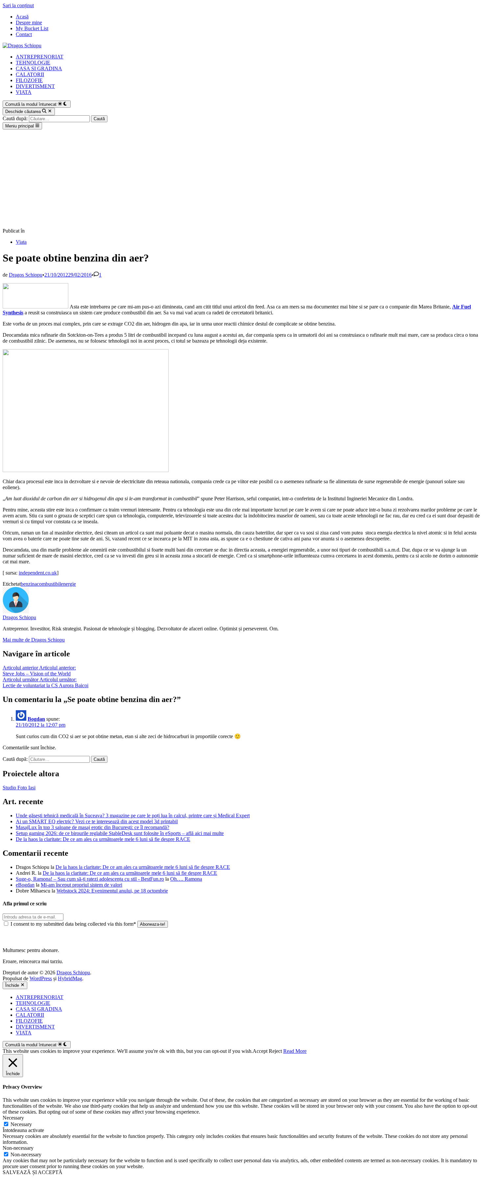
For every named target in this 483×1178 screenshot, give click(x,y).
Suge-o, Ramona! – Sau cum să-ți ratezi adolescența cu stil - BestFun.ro (90, 879)
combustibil (49, 584)
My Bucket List (32, 28)
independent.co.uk (38, 573)
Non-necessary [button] (18, 1148)
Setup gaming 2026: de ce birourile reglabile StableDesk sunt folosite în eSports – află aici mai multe (120, 833)
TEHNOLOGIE (33, 62)
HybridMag (70, 978)
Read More (295, 1051)
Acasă (22, 16)
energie (68, 584)
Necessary (21, 1124)
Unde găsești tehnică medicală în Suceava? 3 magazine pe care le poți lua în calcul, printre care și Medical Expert (133, 815)
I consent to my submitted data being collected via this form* (73, 924)
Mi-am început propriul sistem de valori (81, 885)
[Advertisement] (241, 179)
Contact (24, 34)
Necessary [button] (13, 1118)
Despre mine (29, 22)
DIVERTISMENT (35, 86)
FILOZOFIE (29, 80)
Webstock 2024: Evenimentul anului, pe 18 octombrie (112, 891)
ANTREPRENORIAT (39, 56)
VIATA (24, 92)
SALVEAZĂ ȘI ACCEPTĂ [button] (32, 1172)
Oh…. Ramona (186, 879)
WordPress (41, 978)
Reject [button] (275, 1051)
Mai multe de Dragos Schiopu (34, 640)
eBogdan (25, 885)
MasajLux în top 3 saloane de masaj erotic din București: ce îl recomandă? (92, 827)
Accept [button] (260, 1051)
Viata (21, 242)
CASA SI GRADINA (39, 68)
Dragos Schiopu (25, 275)
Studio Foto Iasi (19, 787)
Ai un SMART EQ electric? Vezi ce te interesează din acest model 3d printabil (97, 821)
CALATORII (30, 74)
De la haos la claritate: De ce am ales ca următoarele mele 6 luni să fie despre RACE (103, 839)
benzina (29, 584)
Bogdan (36, 719)
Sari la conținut (18, 5)
